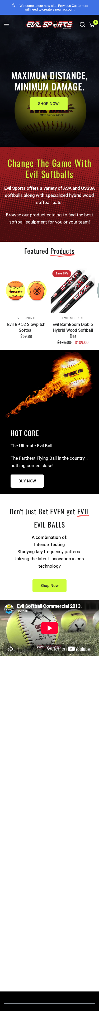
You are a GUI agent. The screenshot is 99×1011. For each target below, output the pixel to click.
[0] (91, 24)
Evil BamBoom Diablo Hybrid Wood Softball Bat (73, 330)
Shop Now (49, 585)
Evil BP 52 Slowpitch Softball (26, 327)
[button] (27, 481)
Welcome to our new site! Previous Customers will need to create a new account (54, 7)
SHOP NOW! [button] (49, 103)
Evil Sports (26, 318)
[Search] (82, 24)
